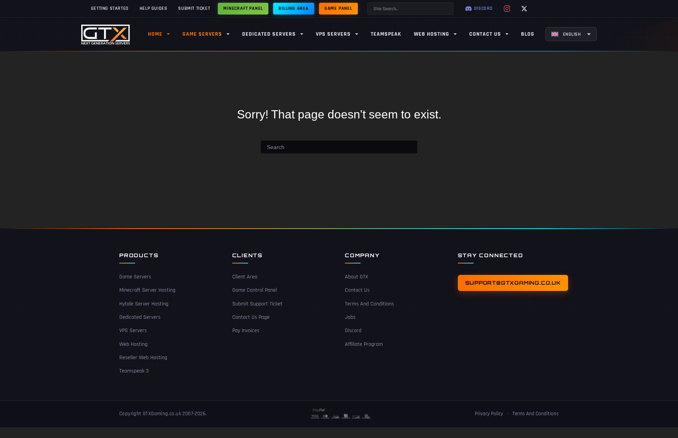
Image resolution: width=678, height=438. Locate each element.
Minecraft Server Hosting (147, 290)
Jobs (350, 317)
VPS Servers (133, 330)
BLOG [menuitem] (527, 34)
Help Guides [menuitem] (154, 8)
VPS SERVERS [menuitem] (333, 34)
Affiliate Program (364, 344)
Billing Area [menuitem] (294, 8)
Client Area (244, 276)
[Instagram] (507, 9)
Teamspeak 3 (134, 370)
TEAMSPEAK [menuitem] (386, 34)
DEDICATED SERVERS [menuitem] (269, 34)
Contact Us (357, 290)
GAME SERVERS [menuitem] (202, 34)
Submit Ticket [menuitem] (194, 8)
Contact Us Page (251, 317)
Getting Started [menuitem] (110, 8)
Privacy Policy (489, 414)
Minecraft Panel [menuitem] (243, 8)
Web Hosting (133, 344)
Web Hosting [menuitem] (431, 34)
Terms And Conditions (369, 303)
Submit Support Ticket (257, 303)
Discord (353, 330)
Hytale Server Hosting (143, 303)
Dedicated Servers (139, 317)
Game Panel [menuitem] (338, 8)
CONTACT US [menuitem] (485, 34)
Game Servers (135, 276)
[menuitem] (571, 34)
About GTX (356, 276)
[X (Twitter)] (524, 9)
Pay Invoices (245, 330)
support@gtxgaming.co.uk (513, 283)
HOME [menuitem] (155, 34)
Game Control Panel (254, 290)
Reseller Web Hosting (143, 357)
